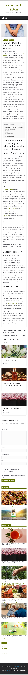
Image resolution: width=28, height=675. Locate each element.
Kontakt (3, 646)
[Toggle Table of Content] (22, 124)
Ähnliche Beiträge (10, 136)
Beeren (8, 130)
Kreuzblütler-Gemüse (11, 129)
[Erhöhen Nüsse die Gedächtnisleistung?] (14, 492)
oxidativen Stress (9, 189)
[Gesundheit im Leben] (3, 18)
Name (3, 447)
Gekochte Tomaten (10, 133)
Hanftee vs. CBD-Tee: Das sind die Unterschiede (12, 528)
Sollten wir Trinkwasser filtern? (8, 565)
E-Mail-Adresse (5, 454)
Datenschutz (4, 648)
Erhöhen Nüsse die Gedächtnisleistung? (10, 490)
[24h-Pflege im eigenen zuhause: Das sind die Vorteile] (14, 604)
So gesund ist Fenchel (9, 360)
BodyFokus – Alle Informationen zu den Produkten (12, 621)
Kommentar (5, 429)
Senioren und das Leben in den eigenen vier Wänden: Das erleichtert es (14, 331)
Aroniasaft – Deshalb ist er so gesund (12, 409)
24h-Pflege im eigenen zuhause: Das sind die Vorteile (13, 602)
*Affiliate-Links (4, 653)
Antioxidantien (12, 208)
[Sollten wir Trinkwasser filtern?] (14, 566)
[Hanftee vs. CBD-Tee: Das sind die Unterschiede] (14, 530)
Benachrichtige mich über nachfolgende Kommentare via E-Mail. (11, 470)
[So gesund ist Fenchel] (14, 346)
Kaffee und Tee (10, 135)
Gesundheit (11, 39)
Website (3, 461)
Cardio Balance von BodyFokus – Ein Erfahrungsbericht (13, 506)
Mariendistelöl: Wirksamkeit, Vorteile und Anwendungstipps (12, 384)
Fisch (8, 132)
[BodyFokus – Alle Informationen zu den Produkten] (14, 622)
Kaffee (4, 317)
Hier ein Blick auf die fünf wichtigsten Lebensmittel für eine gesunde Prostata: (14, 126)
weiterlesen (4, 521)
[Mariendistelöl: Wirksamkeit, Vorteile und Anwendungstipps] (14, 369)
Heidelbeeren (6, 215)
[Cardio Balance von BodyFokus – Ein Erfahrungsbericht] (14, 507)
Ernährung (5, 39)
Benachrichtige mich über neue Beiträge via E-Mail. (13, 476)
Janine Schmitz (12, 51)
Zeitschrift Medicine (12, 303)
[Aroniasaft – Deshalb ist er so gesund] (14, 393)
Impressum (4, 651)
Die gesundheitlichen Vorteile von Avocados (13, 335)
